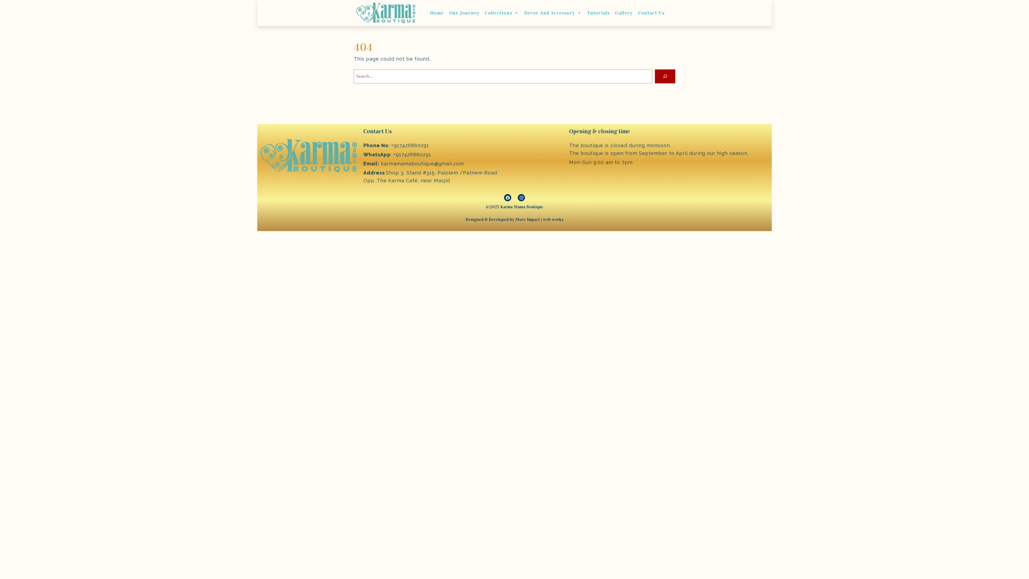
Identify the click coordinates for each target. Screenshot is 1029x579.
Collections (498, 13)
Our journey (464, 13)
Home (437, 13)
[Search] (665, 76)
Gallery (624, 13)
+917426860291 (410, 145)
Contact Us (651, 13)
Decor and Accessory (549, 13)
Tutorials (598, 13)
